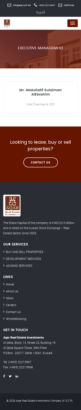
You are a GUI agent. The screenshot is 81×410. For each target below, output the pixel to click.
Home (10, 284)
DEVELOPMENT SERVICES (23, 259)
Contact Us (40, 162)
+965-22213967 (47, 5)
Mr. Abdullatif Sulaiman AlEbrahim (40, 92)
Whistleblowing (16, 319)
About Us (12, 291)
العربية (40, 12)
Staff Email (69, 5)
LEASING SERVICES (19, 266)
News (9, 298)
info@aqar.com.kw (22, 5)
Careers (11, 305)
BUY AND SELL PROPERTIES (24, 252)
